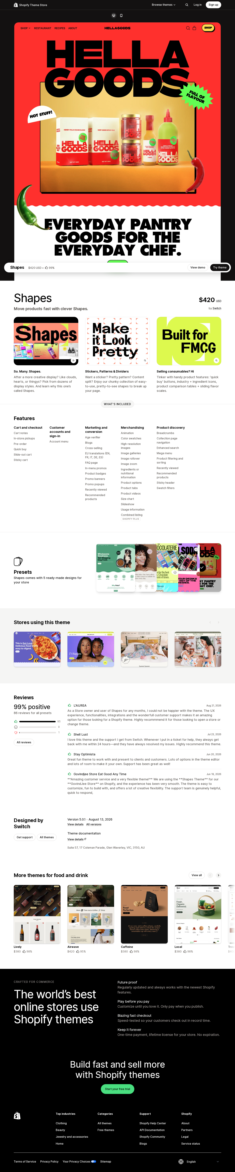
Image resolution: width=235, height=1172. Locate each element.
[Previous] (210, 622)
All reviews (24, 742)
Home (59, 1143)
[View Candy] (158, 567)
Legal (185, 1136)
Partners (187, 1130)
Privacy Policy (49, 1161)
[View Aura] (137, 567)
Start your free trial (117, 1089)
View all (197, 875)
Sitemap (105, 1161)
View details (75, 824)
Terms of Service (25, 1161)
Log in (198, 4)
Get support (25, 837)
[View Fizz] (180, 567)
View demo (197, 267)
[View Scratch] (115, 567)
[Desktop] (113, 15)
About (185, 1123)
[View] (37, 650)
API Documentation (152, 1130)
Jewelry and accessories (72, 1136)
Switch (217, 308)
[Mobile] (121, 15)
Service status (190, 1143)
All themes (47, 837)
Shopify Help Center (153, 1123)
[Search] (187, 5)
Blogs (143, 1143)
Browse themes (162, 4)
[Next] (218, 622)
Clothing (61, 1123)
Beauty (60, 1130)
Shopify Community (152, 1136)
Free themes (106, 1130)
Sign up (213, 4)
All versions (93, 824)
